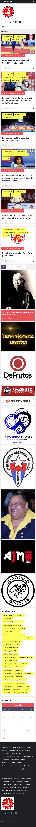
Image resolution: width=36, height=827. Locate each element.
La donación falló (6, 793)
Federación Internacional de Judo (14, 634)
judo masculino (8, 676)
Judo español (8, 36)
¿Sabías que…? (6, 762)
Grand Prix (18, 638)
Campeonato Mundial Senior (12, 625)
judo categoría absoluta (11, 647)
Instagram (12, 750)
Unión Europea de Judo (21, 692)
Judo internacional (22, 155)
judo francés (18, 670)
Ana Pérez (20, 615)
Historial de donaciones (19, 793)
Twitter (29, 747)
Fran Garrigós (8, 638)
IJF (5, 641)
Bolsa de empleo (6, 747)
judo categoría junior (10, 657)
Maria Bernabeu (8, 686)
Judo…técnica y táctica (8, 756)
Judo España (24, 663)
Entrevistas (20, 750)
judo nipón (19, 676)
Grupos (28, 784)
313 (19, 267)
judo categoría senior (26, 657)
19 (13, 726)
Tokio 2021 (7, 692)
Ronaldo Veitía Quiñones (10, 56)
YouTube (4, 750)
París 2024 (7, 689)
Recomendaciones (28, 756)
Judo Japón (18, 673)
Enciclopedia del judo (19, 747)
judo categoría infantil (10, 654)
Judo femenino (19, 36)
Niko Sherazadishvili (23, 686)
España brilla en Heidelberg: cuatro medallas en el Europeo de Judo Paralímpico (17, 100)
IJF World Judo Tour (15, 641)
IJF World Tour (8, 644)
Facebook (27, 750)
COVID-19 (22, 628)
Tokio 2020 (26, 689)
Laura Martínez (20, 683)
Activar (22, 784)
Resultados (15, 39)
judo (17, 644)
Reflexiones (5, 759)
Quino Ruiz (16, 689)
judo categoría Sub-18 (10, 660)
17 (4, 726)
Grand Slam (28, 638)
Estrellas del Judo (9, 151)
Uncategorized (15, 759)
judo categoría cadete (10, 651)
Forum (4, 784)
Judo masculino (8, 77)
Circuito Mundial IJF (9, 628)
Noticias (6, 39)
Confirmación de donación (21, 790)
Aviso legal (13, 787)
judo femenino (19, 667)
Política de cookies (7, 790)
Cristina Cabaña (8, 631)
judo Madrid (28, 673)
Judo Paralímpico (22, 77)
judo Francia (7, 670)
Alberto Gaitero (8, 615)
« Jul (3, 738)
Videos (23, 759)
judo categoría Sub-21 (10, 663)
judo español (7, 667)
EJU (18, 631)
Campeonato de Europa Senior (13, 622)
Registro (10, 784)
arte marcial (7, 618)
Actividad (19, 781)
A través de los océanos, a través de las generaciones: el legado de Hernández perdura (17, 178)
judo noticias (7, 680)
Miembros (26, 781)
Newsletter (5, 787)
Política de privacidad (24, 787)
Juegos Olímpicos (20, 680)
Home (11, 32)
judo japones (7, 673)
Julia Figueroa (8, 683)
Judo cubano (21, 151)
